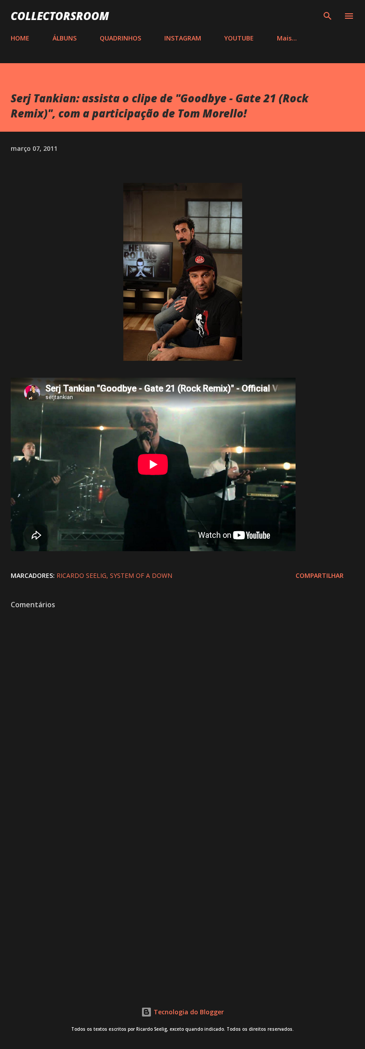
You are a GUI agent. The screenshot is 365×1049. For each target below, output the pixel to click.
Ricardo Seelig (81, 575)
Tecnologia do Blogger (188, 1012)
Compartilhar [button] (320, 575)
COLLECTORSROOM (60, 15)
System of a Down (141, 575)
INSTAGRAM (182, 38)
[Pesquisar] (327, 16)
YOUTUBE (239, 38)
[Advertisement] (182, 906)
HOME (20, 38)
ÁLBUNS (65, 38)
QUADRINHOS (120, 38)
